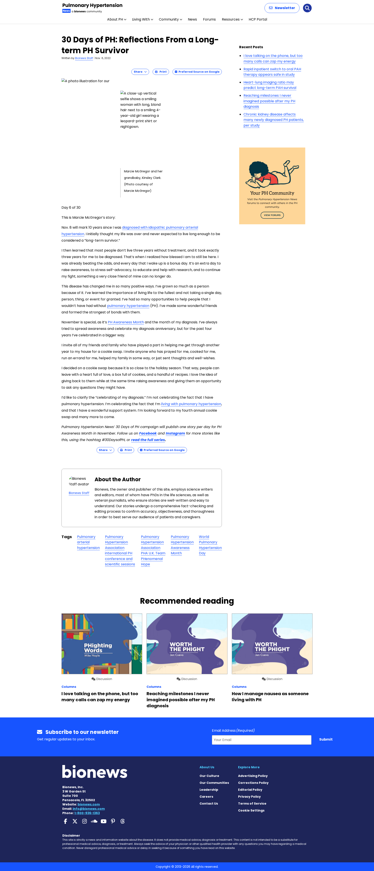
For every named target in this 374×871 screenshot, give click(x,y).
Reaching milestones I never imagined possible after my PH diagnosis (269, 101)
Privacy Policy (249, 796)
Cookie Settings (251, 810)
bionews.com (89, 804)
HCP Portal (258, 19)
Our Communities (214, 783)
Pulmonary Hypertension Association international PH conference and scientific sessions (120, 550)
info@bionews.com (89, 809)
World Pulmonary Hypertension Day (210, 545)
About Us (207, 767)
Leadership (209, 790)
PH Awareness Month (126, 322)
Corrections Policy (253, 783)
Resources (231, 19)
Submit (326, 739)
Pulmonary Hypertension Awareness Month (182, 545)
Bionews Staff (84, 58)
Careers (206, 796)
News (192, 19)
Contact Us (209, 803)
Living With (141, 19)
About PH (115, 19)
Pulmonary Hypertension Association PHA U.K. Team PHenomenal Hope (153, 550)
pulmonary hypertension (128, 305)
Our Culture (209, 776)
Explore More (249, 767)
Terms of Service (252, 803)
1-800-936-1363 (87, 813)
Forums (209, 19)
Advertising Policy (253, 776)
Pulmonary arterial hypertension (88, 542)
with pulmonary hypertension (191, 403)
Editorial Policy (250, 790)
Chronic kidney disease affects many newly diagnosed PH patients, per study (273, 120)
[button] (282, 8)
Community (169, 19)
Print (162, 72)
